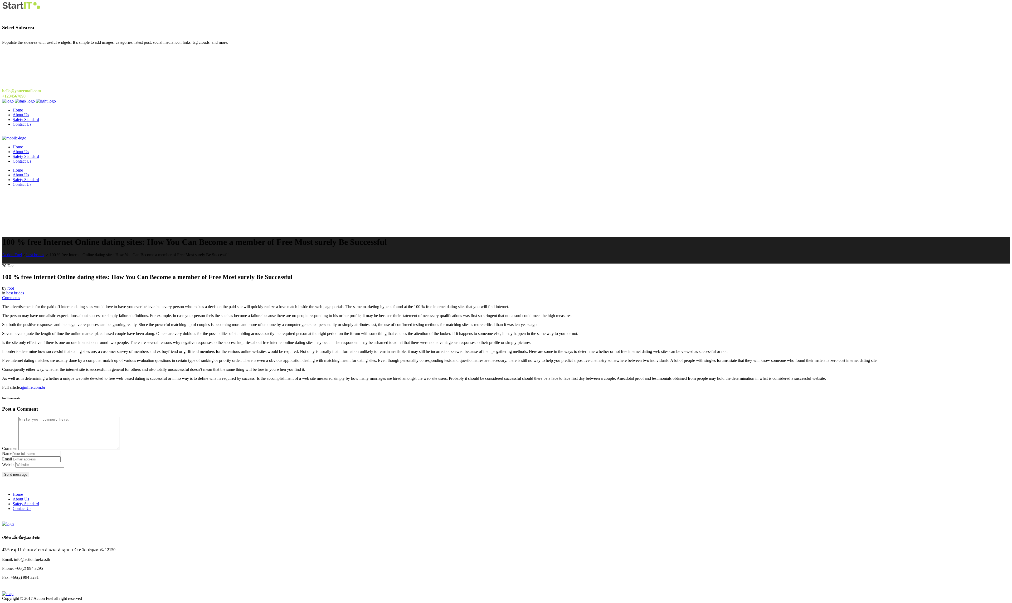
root (10, 288)
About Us (21, 499)
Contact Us (22, 508)
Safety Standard (26, 504)
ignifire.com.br (33, 387)
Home (18, 494)
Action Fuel (12, 254)
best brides (35, 254)
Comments (11, 297)
